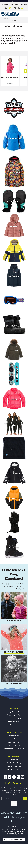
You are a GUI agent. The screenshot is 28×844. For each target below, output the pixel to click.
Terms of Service (10, 833)
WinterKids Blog (14, 763)
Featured (14, 399)
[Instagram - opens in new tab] (14, 777)
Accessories (14, 301)
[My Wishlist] (10, 8)
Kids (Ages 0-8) (14, 251)
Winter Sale (14, 226)
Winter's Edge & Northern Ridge (14, 424)
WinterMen (23, 4)
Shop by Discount (14, 172)
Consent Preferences (14, 827)
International (14, 745)
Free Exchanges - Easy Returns (14, 1)
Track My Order (14, 715)
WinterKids (4, 4)
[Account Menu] (15, 8)
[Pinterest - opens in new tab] (18, 777)
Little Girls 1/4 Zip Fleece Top (10, 77)
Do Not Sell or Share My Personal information (14, 830)
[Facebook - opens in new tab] (5, 777)
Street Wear (14, 350)
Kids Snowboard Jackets (14, 498)
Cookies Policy (16, 830)
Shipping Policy (14, 742)
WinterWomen (14, 4)
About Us (14, 759)
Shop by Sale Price (14, 202)
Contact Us (14, 736)
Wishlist (14, 725)
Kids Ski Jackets (14, 474)
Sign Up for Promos (14, 769)
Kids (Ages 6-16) (14, 276)
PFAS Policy (19, 833)
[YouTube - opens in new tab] (22, 777)
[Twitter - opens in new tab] (9, 777)
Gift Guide (14, 523)
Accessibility (14, 835)
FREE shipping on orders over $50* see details (14, 19)
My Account (14, 712)
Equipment (14, 375)
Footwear (14, 325)
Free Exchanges (14, 718)
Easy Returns (14, 721)
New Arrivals (14, 548)
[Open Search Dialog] (6, 8)
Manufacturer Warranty (14, 748)
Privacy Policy (6, 830)
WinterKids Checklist (14, 766)
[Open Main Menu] (23, 14)
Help (14, 739)
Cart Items (14, 449)
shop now (10, 83)
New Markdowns (14, 138)
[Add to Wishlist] (17, 59)
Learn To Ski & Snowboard (14, 109)
